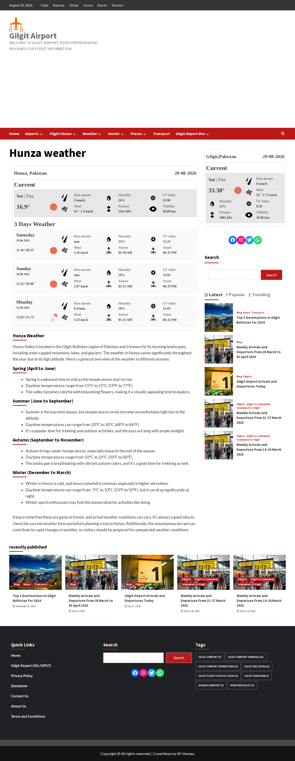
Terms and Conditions (28, 716)
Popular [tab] (236, 294)
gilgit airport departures (218, 666)
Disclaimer (19, 686)
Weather (90, 133)
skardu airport (211, 685)
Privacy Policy (22, 676)
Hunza (88, 5)
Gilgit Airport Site (190, 133)
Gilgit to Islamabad (258, 404)
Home (14, 133)
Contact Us (20, 696)
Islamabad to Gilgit (248, 407)
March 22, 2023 (247, 611)
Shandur (118, 5)
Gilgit (44, 5)
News (246, 312)
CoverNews (162, 753)
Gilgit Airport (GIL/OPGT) (31, 665)
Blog (239, 312)
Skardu (102, 5)
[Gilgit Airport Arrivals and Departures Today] (219, 381)
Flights (247, 376)
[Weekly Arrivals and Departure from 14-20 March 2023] (219, 444)
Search (212, 257)
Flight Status (61, 133)
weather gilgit (242, 685)
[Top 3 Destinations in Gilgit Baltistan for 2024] (219, 317)
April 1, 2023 (134, 606)
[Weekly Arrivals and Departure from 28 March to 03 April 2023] (219, 349)
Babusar (59, 5)
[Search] (283, 134)
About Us (18, 706)
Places (136, 133)
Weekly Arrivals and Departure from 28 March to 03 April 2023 (258, 352)
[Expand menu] (41, 134)
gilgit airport (209, 656)
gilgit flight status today (218, 675)
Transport (161, 133)
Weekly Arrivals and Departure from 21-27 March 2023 (258, 417)
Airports (32, 133)
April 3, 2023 (78, 611)
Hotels (114, 133)
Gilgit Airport (33, 35)
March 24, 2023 (191, 611)
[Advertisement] (147, 93)
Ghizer (74, 5)
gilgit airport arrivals (245, 656)
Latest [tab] (215, 294)
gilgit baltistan (256, 666)
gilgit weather (256, 675)
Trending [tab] (260, 294)
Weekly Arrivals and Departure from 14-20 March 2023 (258, 449)
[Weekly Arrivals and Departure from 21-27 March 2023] (219, 412)
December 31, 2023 (25, 606)
